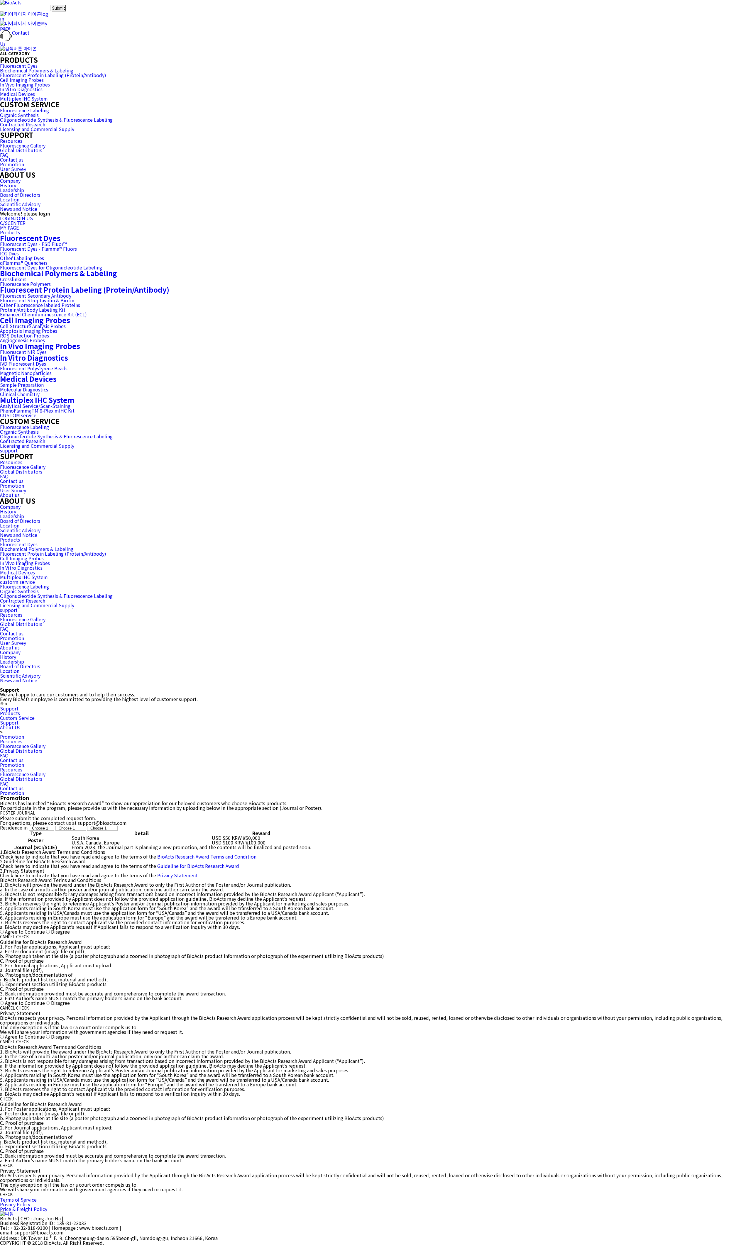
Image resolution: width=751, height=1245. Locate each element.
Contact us (11, 159)
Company (10, 180)
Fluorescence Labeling (24, 110)
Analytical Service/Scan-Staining (35, 405)
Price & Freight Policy (23, 1208)
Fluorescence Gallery (22, 145)
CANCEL (7, 936)
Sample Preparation (22, 384)
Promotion (12, 164)
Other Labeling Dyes (22, 258)
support (9, 450)
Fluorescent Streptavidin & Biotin (37, 300)
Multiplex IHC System (24, 98)
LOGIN (7, 218)
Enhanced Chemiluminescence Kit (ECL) (43, 314)
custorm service (17, 581)
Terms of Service (18, 1199)
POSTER (8, 813)
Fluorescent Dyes (19, 65)
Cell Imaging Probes (22, 79)
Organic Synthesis (19, 114)
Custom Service (17, 717)
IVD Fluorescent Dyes (23, 363)
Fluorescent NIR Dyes (23, 351)
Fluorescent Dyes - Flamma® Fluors (38, 248)
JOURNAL (26, 813)
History (8, 185)
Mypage (23, 25)
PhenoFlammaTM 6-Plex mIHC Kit (37, 410)
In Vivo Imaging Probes (25, 84)
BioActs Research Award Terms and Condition (206, 856)
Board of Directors (20, 194)
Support (9, 708)
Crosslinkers (13, 279)
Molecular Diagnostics (24, 389)
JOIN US (23, 218)
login (24, 16)
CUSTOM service (18, 415)
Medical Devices (17, 93)
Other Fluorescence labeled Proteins (40, 304)
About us (10, 494)
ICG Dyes (9, 253)
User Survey (13, 168)
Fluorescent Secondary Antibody (35, 295)
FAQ (4, 154)
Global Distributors (21, 150)
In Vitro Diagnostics (21, 89)
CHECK (22, 936)
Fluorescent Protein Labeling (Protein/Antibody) (53, 75)
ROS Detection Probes (24, 335)
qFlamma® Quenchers (24, 262)
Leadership (12, 190)
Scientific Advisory (20, 204)
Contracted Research (22, 124)
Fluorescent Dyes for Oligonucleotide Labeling (51, 267)
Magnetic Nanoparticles (26, 372)
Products (10, 232)
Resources (11, 140)
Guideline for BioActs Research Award (198, 865)
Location (9, 199)
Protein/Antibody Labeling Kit (32, 309)
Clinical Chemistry (20, 394)
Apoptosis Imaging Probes (28, 330)
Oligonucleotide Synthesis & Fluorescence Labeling (56, 119)
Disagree (60, 931)
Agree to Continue (25, 931)
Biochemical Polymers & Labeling (36, 70)
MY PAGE (9, 227)
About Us (10, 727)
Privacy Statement (177, 875)
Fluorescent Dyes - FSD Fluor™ (33, 243)
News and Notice (18, 208)
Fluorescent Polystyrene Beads (33, 368)
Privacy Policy (15, 1204)
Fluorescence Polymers (25, 283)
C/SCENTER (13, 222)
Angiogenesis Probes (22, 340)
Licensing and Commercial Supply (37, 129)
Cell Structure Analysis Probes (33, 326)
